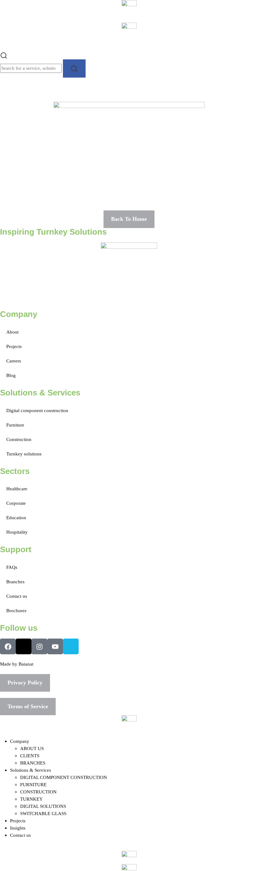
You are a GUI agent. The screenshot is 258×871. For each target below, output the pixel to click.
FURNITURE (33, 784)
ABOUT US (32, 748)
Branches (15, 581)
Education (16, 517)
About (12, 332)
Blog (11, 375)
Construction (18, 439)
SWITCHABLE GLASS (43, 813)
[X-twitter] (23, 646)
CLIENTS (29, 755)
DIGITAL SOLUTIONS (43, 806)
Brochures (16, 610)
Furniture (15, 424)
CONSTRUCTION (38, 791)
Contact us (16, 596)
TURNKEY (31, 799)
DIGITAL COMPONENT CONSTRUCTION (63, 777)
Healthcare (16, 488)
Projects (14, 346)
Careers (13, 360)
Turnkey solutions (24, 453)
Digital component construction (37, 410)
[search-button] (74, 68)
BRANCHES (32, 762)
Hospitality (17, 532)
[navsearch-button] (4, 54)
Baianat (26, 664)
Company (19, 741)
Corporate (16, 503)
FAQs (11, 567)
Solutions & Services (30, 770)
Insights (17, 827)
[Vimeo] (71, 646)
